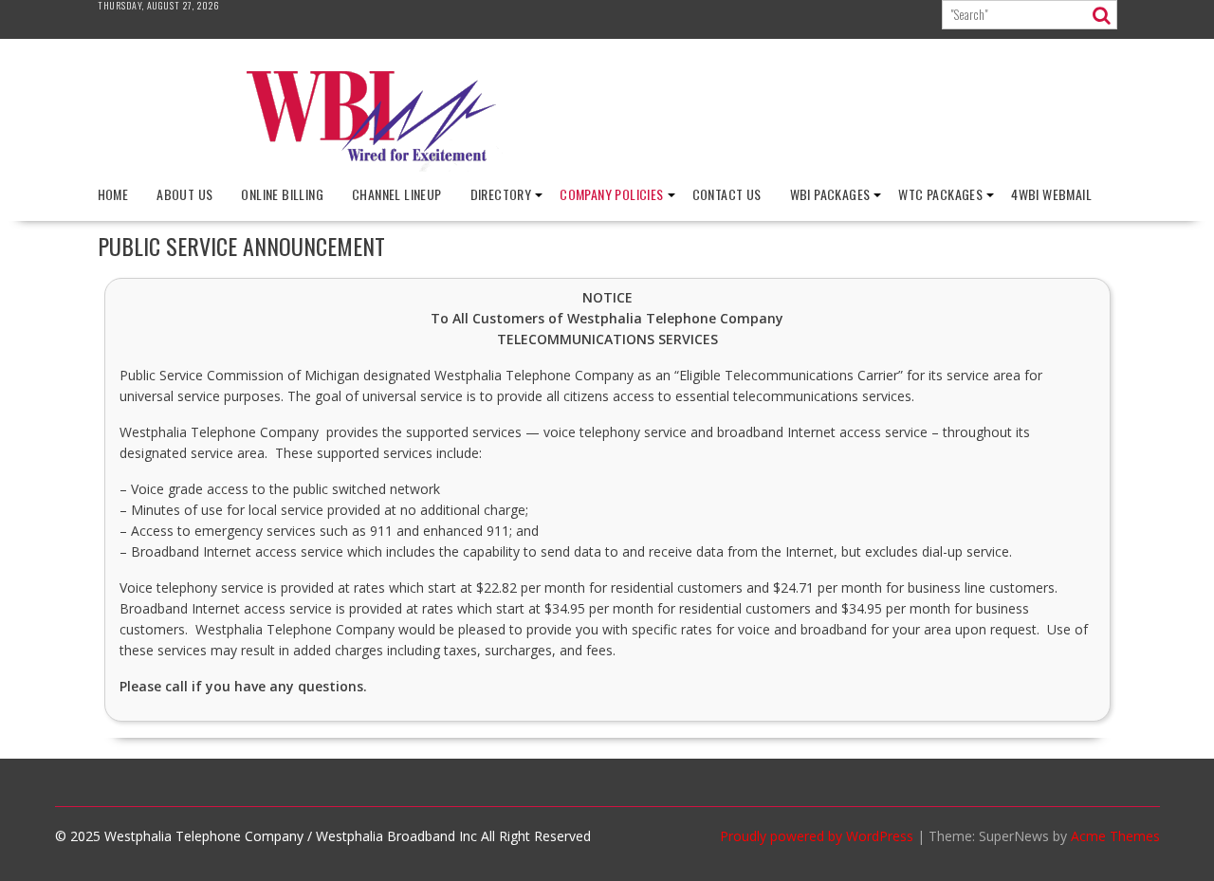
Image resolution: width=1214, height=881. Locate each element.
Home (113, 194)
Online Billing (282, 194)
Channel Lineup (397, 194)
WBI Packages (830, 194)
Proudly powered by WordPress (816, 836)
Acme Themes (1115, 836)
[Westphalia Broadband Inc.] (607, 166)
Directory (501, 194)
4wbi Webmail (1051, 194)
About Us (184, 194)
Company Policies (611, 194)
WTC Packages (940, 194)
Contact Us (727, 194)
